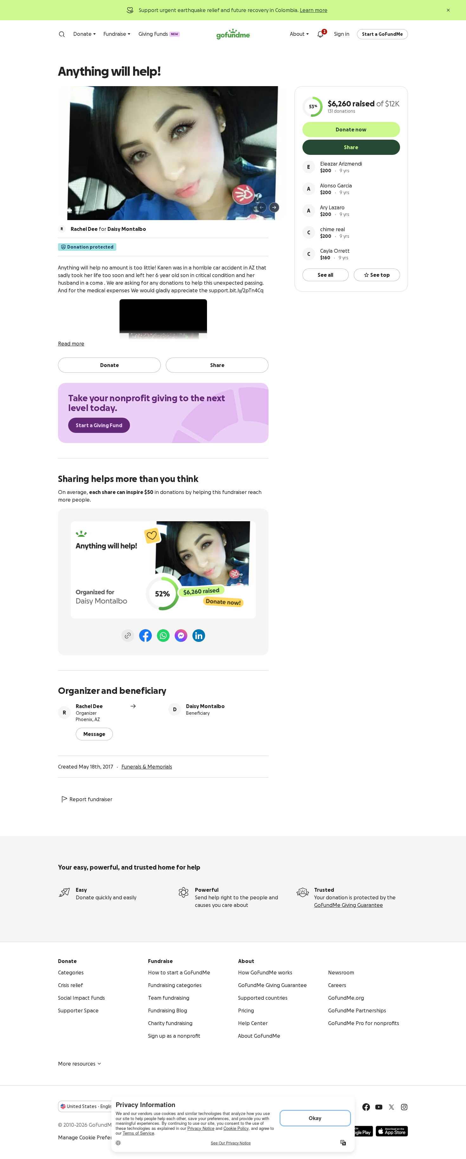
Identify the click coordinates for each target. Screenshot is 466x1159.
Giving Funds (158, 34)
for (108, 229)
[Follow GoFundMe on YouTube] (378, 1107)
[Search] (61, 34)
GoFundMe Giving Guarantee (348, 905)
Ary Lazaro (332, 207)
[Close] (448, 10)
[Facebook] (145, 636)
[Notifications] (320, 34)
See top (380, 275)
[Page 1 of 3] (69, 210)
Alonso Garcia (336, 185)
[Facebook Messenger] (181, 636)
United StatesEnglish (91, 1106)
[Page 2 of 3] (75, 210)
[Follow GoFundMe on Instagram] (404, 1107)
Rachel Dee (89, 706)
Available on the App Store (392, 1131)
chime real (332, 229)
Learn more (313, 10)
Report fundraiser (90, 799)
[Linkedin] (198, 636)
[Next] (274, 207)
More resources (76, 1064)
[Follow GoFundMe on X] (391, 1107)
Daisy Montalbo (205, 706)
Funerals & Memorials (146, 767)
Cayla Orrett (335, 251)
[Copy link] (127, 636)
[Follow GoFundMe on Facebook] (366, 1107)
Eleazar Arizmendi (341, 164)
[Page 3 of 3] (80, 210)
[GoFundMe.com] (233, 34)
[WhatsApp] (163, 636)
